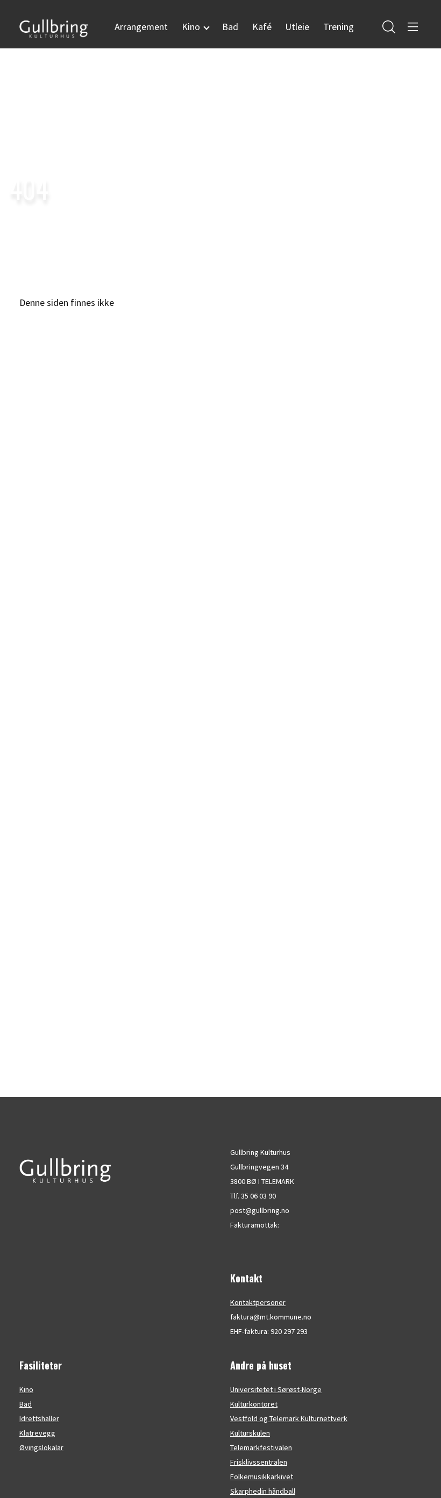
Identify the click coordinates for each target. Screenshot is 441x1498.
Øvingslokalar (41, 1447)
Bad (230, 26)
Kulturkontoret (254, 1404)
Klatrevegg (37, 1433)
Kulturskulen (250, 1433)
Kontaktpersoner (258, 1302)
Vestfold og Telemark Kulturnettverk (288, 1418)
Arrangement (141, 26)
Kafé (262, 26)
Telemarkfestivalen (261, 1447)
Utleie (297, 26)
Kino (26, 1389)
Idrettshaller (39, 1418)
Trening (338, 26)
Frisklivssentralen (258, 1462)
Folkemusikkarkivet (261, 1476)
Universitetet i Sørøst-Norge (276, 1389)
